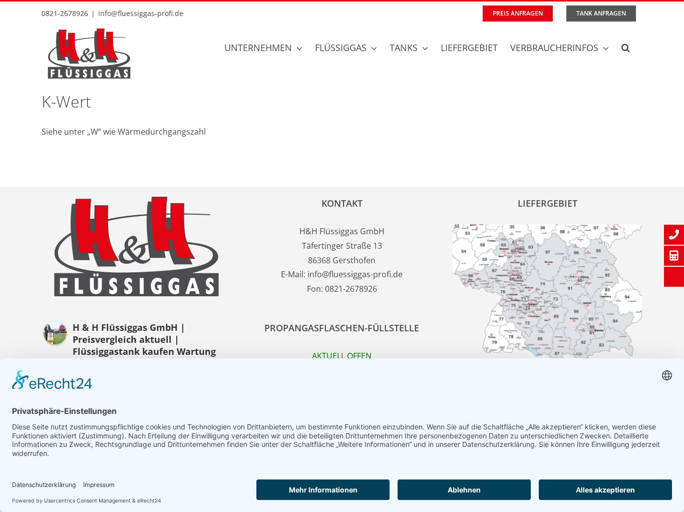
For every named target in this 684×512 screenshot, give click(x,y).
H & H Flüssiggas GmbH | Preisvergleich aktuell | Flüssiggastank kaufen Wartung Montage (144, 345)
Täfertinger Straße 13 (342, 245)
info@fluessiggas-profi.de (140, 13)
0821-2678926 (351, 288)
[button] (625, 47)
